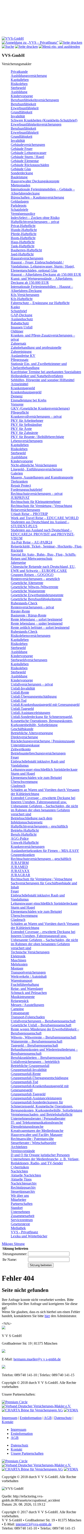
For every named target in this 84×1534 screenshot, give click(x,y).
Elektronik (18, 956)
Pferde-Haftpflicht (23, 234)
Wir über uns (20, 1195)
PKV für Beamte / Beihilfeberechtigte (37, 437)
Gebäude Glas (21, 169)
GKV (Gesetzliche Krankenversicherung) (40, 408)
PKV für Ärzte (21, 429)
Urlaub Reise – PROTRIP (29, 514)
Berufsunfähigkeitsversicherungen (35, 100)
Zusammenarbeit (22, 1216)
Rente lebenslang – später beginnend (36, 623)
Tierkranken (19, 481)
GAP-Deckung (21, 315)
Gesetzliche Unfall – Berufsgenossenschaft (41, 1025)
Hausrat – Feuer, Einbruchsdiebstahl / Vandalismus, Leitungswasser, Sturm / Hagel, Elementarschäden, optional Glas (43, 266)
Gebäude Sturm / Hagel (27, 157)
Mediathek (18, 1228)
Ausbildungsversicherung (29, 76)
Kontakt (7, 1422)
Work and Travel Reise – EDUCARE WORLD (45, 518)
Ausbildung (19, 92)
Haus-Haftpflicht (22, 242)
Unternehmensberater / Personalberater (38, 1118)
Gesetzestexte (20, 1224)
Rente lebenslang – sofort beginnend (36, 619)
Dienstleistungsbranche (27, 1126)
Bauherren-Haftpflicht (26, 250)
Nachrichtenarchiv (24, 1183)
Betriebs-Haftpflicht (25, 830)
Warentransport (21, 980)
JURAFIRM (20, 863)
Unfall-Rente (20, 692)
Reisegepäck (20, 1001)
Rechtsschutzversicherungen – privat (36, 493)
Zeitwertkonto (21, 749)
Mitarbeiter (18, 1200)
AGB (48, 1418)
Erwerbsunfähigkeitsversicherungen (36, 124)
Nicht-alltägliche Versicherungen (34, 465)
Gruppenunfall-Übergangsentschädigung (39, 1078)
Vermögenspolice (23, 214)
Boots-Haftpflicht (23, 238)
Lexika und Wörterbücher (29, 1236)
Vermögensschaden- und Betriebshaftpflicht (41, 1114)
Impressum (9, 1418)
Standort (17, 1208)
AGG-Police (20, 838)
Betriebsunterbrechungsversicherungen (38, 753)
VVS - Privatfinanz (24, 1232)
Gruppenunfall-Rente (26, 1074)
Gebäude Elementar (25, 161)
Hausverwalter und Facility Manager (36, 1135)
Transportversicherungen (28, 972)
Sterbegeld (18, 88)
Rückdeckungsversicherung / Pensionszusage (43, 741)
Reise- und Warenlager (27, 989)
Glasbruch (18, 786)
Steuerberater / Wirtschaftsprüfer (33, 1143)
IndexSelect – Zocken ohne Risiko (35, 218)
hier (47, 1316)
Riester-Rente (20, 611)
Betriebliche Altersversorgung (32, 733)
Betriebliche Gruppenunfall (30, 1066)
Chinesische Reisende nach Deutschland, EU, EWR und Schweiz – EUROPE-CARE (43, 569)
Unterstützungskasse (25, 745)
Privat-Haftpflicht (23, 226)
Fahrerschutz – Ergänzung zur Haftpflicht (40, 303)
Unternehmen (20, 1212)
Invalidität (18, 116)
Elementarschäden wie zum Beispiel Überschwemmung (36, 780)
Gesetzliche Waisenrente (28, 591)
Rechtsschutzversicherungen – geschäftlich (41, 859)
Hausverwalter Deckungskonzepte (35, 181)
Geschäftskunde (22, 729)
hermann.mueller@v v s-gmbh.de (37, 1359)
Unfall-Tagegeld (22, 709)
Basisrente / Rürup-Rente (28, 615)
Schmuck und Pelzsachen (29, 993)
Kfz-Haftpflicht (21, 299)
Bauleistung (19, 177)
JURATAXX (20, 871)
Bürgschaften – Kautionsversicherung (37, 197)
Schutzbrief (19, 311)
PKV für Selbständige (26, 424)
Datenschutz (63, 1418)
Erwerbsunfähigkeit (25, 108)
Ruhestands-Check (24, 603)
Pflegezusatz (19, 360)
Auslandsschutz (22, 319)
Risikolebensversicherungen (30, 635)
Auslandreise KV (23, 356)
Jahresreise (18, 562)
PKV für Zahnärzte (24, 433)
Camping (17, 1009)
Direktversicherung (24, 737)
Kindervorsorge (22, 96)
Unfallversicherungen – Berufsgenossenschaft (43, 1021)
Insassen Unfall (21, 327)
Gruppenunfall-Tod (24, 1082)
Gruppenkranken (23, 855)
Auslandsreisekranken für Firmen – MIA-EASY (45, 851)
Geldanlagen (20, 201)
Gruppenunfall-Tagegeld (28, 1094)
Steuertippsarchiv (23, 1191)
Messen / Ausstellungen (27, 1005)
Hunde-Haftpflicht (24, 230)
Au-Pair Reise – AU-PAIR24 (31, 542)
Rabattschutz (20, 323)
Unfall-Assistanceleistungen (30, 713)
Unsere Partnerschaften (27, 1453)
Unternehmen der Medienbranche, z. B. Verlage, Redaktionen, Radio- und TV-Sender (45, 1161)
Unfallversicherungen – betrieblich (35, 1062)
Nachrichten (19, 1171)
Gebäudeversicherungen (28, 145)
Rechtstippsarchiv (23, 1187)
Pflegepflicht (20, 412)
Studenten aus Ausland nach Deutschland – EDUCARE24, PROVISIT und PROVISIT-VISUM (42, 534)
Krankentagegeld (23, 388)
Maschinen (18, 960)
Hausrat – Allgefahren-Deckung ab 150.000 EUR (46, 274)
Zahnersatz (18, 343)
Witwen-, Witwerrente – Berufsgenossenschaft (43, 1037)
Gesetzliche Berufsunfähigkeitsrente (36, 599)
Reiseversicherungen (25, 510)
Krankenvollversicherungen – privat (36, 416)
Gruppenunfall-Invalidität (29, 1070)
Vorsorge (17, 404)
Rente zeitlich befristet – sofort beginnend (40, 627)
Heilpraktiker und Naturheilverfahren (37, 376)
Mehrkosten (19, 964)
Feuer (15, 757)
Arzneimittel (19, 384)
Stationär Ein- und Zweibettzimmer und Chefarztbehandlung (39, 366)
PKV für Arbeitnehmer (27, 420)
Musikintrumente (23, 997)
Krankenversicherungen (28, 846)
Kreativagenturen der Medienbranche (37, 1131)
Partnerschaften (21, 1204)
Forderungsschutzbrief (26, 489)
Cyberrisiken (20, 1167)
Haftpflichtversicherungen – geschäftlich (39, 826)
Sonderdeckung (22, 173)
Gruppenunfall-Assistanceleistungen (36, 1098)
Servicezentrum (22, 1220)
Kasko (15, 307)
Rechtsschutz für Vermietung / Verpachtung (41, 506)
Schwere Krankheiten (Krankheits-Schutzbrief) (44, 120)
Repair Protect (21, 485)
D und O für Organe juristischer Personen (40, 1155)
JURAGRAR (20, 875)
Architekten (19, 1147)
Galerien (17, 473)
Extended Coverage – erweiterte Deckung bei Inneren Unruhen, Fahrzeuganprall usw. (43, 800)
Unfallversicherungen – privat (32, 684)
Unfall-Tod (18, 700)
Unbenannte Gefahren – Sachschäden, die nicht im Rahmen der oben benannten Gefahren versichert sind (44, 810)
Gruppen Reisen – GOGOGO (32, 575)
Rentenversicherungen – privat (32, 607)
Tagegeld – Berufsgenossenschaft (34, 1045)
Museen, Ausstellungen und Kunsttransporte (42, 477)
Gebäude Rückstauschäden (30, 165)
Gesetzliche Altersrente (27, 583)
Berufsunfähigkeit (23, 104)
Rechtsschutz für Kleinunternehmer (36, 502)
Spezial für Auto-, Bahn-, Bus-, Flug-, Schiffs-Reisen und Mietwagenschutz (43, 556)
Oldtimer (17, 331)
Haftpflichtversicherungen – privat (35, 222)
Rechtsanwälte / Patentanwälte (32, 1139)
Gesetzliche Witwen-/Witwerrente (34, 587)
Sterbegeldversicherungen (29, 660)
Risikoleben (19, 84)
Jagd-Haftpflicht (22, 254)
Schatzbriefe (19, 209)
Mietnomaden (20, 185)
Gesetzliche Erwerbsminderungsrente (37, 595)
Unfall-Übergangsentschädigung (34, 696)
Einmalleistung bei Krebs (28, 400)
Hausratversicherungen (27, 258)
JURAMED (19, 867)
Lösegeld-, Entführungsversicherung (36, 469)
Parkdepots (18, 205)
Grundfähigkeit (21, 112)
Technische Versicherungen (30, 952)
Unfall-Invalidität (23, 688)
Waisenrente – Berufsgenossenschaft (36, 1041)
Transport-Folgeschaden (28, 1017)
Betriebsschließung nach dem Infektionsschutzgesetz (31, 820)
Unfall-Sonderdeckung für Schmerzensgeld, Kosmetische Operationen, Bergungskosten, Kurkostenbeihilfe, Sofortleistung (42, 721)
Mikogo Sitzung (13, 1244)
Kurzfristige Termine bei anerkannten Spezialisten (46, 372)
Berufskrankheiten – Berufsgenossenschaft (41, 1057)
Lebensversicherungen (27, 441)
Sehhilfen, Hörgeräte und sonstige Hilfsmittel (42, 380)
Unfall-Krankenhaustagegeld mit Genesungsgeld (45, 704)
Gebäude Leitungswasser (28, 153)
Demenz (17, 396)
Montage (17, 968)
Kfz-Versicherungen (25, 295)
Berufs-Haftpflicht (24, 834)
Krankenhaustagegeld (26, 392)
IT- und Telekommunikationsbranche (37, 1122)
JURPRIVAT (20, 498)
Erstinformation (31, 1418)
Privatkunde (19, 71)
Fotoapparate (20, 1013)
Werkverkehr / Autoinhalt (29, 976)
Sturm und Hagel (23, 773)
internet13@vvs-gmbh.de (34, 1524)
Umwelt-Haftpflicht (25, 842)
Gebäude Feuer (21, 149)
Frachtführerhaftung (25, 984)
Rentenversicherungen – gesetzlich (35, 579)
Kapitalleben (20, 80)
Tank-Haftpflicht (22, 246)
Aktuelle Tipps (21, 1179)
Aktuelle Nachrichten (26, 1175)
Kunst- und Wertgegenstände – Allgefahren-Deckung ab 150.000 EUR (42, 280)
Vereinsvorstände (23, 1151)
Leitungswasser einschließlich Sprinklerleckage (44, 769)
